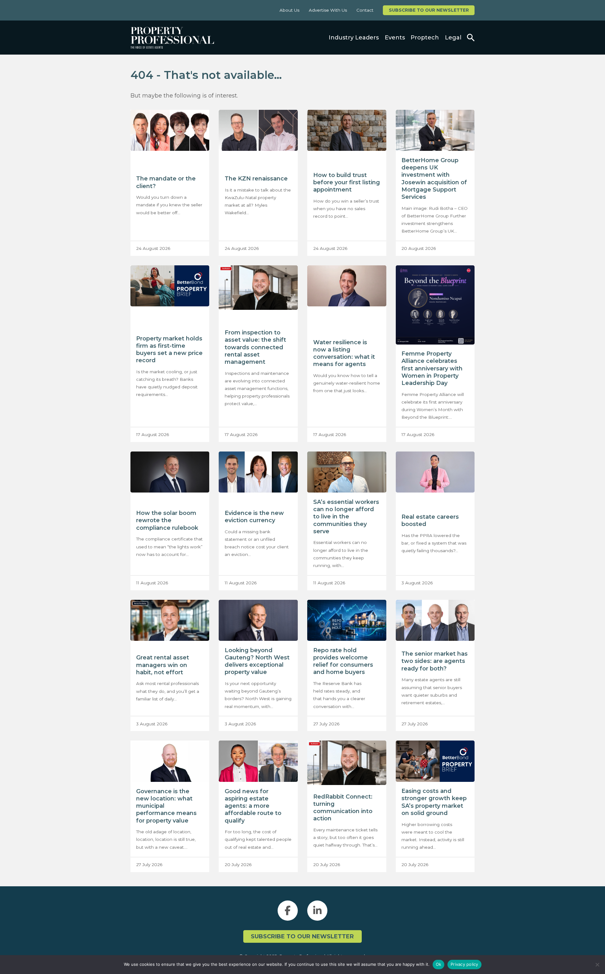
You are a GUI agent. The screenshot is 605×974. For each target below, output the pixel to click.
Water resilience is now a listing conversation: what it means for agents (344, 353)
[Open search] (471, 37)
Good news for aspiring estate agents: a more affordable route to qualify (253, 806)
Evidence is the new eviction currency (254, 517)
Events (395, 37)
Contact (364, 10)
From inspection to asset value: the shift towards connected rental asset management (255, 347)
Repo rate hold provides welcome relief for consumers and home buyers (343, 661)
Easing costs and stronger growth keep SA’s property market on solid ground (434, 802)
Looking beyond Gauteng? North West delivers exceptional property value (257, 661)
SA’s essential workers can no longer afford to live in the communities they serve (346, 517)
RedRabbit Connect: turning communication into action (342, 807)
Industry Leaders (354, 37)
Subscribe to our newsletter (429, 10)
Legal (453, 37)
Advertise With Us (328, 10)
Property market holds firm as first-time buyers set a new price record (169, 349)
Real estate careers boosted (430, 520)
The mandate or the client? (166, 182)
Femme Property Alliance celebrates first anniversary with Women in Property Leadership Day (432, 368)
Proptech (425, 37)
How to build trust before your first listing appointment (346, 182)
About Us (289, 10)
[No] (597, 964)
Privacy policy (464, 964)
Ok (438, 964)
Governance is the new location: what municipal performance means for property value (166, 806)
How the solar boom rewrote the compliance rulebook (167, 520)
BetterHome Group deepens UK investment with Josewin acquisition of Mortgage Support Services (434, 178)
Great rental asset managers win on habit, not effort (162, 665)
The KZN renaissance (256, 178)
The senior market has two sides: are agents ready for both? (434, 661)
